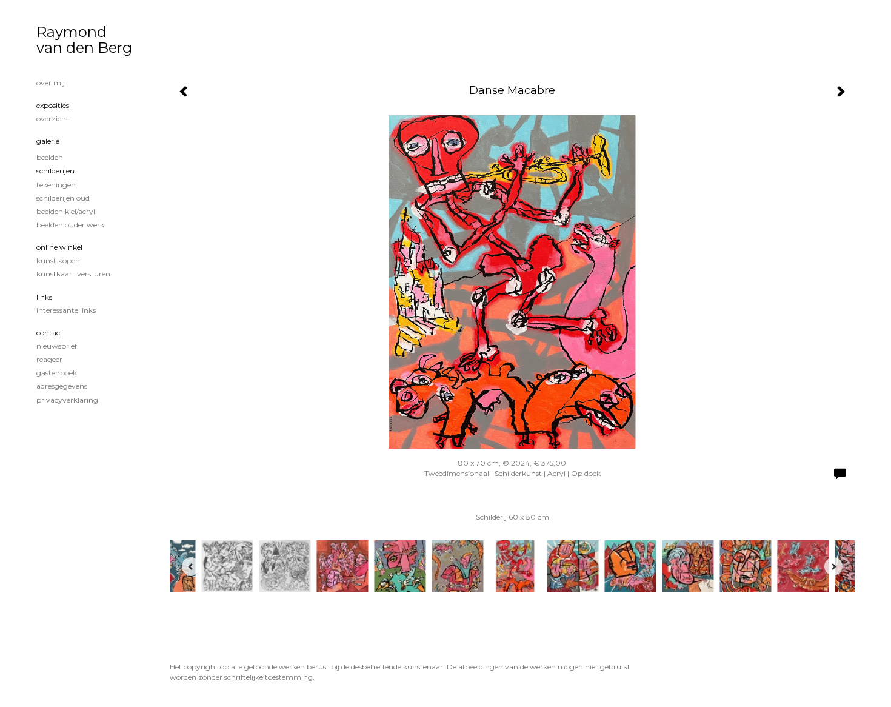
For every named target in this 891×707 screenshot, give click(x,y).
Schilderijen (55, 170)
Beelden (49, 157)
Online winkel (59, 247)
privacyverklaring (67, 399)
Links (44, 296)
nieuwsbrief (56, 345)
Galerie (47, 141)
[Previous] (191, 566)
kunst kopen (58, 260)
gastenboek (56, 372)
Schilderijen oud (63, 198)
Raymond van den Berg (84, 39)
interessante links (66, 310)
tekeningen (56, 184)
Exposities (52, 105)
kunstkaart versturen (73, 273)
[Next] (833, 566)
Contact (49, 332)
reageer (49, 359)
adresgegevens (61, 385)
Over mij (50, 82)
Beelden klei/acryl (65, 211)
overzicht (52, 118)
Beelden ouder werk (70, 224)
